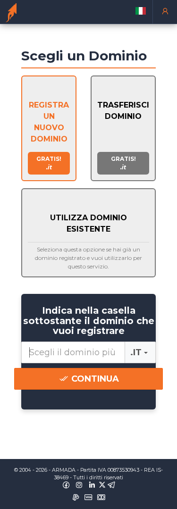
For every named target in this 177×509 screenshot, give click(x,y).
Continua (94, 379)
